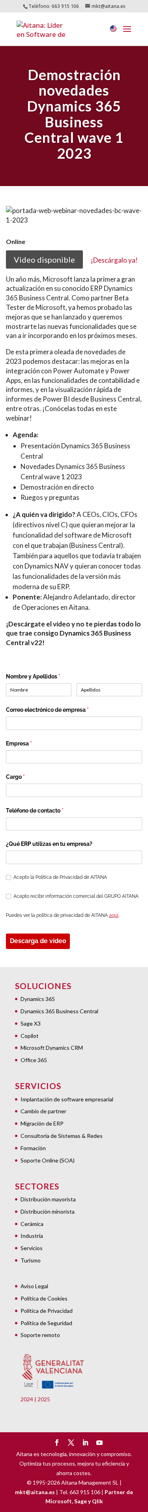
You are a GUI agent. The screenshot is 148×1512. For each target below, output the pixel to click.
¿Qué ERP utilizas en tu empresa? (49, 844)
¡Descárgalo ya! (114, 260)
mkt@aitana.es (35, 1492)
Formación (33, 1148)
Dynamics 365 (38, 998)
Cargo (28, 777)
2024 (27, 1399)
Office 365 (34, 1060)
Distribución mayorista (48, 1199)
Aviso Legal (34, 1286)
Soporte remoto (40, 1334)
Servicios (32, 1248)
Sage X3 (31, 1023)
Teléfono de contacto (47, 810)
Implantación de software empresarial (67, 1099)
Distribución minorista (48, 1211)
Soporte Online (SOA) (48, 1160)
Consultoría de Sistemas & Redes (62, 1135)
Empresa (31, 743)
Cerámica (32, 1223)
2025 (43, 1399)
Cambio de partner (43, 1111)
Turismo (31, 1260)
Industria (32, 1235)
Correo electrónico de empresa (60, 710)
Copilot (30, 1035)
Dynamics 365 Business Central (59, 1011)
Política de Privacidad (47, 1310)
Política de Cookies (44, 1298)
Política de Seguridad (46, 1323)
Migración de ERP (42, 1123)
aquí (113, 915)
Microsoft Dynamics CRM (52, 1047)
